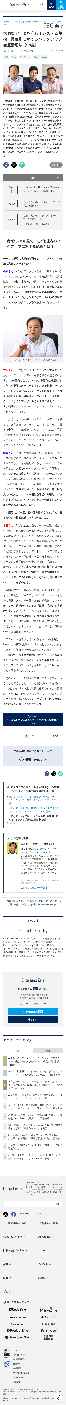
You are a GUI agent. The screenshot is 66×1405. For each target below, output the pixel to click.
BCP (6, 57)
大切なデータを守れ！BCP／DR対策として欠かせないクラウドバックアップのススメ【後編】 (34, 809)
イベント (43, 1264)
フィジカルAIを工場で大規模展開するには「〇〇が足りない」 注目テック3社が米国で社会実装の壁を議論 (35, 1106)
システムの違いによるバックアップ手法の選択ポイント (41, 203)
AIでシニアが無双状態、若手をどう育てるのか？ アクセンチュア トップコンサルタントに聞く (35, 1096)
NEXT (55, 736)
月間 (48, 1050)
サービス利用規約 (21, 1372)
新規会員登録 (34, 1011)
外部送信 (17, 1381)
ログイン (34, 1019)
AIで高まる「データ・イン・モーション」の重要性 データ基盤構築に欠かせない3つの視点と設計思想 (35, 1059)
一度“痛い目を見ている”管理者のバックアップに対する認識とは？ (41, 189)
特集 (5, 1278)
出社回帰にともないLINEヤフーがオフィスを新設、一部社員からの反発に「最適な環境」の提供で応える (35, 1136)
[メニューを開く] (5, 5)
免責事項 (17, 1363)
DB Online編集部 (23, 50)
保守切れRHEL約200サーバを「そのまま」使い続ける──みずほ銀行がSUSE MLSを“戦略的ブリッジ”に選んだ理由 (35, 1085)
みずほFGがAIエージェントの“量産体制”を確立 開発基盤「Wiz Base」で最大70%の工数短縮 (35, 1116)
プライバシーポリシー (23, 1377)
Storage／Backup (40, 57)
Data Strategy (25, 57)
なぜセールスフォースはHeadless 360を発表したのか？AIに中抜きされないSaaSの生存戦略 (34, 1156)
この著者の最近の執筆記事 (34, 887)
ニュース (43, 1250)
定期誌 (41, 1278)
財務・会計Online (13, 1250)
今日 (18, 1050)
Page (11, 203)
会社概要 (17, 1368)
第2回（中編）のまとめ (38, 223)
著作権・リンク (20, 1354)
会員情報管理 (19, 1359)
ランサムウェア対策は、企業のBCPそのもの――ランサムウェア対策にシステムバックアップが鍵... (33, 800)
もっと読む (12, 822)
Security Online (12, 1236)
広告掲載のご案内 (49, 1223)
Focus (14, 57)
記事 (5, 1264)
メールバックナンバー (35, 1003)
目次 (33, 177)
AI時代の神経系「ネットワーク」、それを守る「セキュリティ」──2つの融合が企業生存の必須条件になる (35, 1073)
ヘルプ (16, 1350)
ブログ (7, 1291)
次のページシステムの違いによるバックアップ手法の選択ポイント (33, 720)
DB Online (41, 848)
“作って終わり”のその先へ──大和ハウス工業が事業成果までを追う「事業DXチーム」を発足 (35, 1126)
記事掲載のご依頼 (17, 1223)
